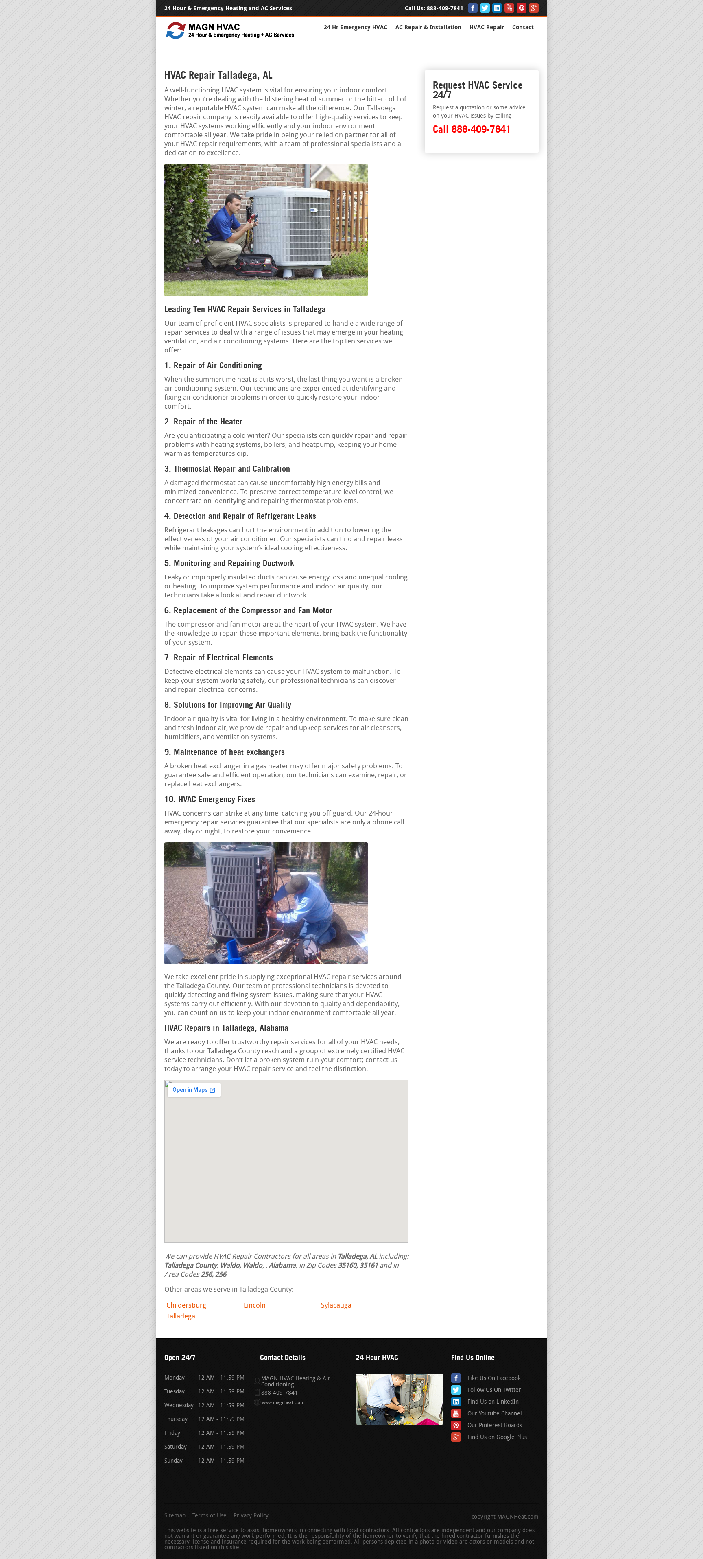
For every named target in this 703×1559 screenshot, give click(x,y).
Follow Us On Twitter (494, 1390)
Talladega (180, 1316)
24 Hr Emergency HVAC (355, 27)
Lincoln (255, 1305)
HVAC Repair (486, 27)
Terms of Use (209, 1516)
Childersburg (186, 1305)
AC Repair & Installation (428, 27)
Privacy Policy (251, 1516)
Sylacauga (336, 1305)
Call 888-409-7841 (472, 129)
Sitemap (175, 1516)
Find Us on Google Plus (497, 1437)
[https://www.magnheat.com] (230, 38)
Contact (523, 27)
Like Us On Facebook (494, 1378)
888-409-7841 (445, 8)
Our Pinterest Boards (494, 1426)
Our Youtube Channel (494, 1414)
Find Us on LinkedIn (493, 1402)
